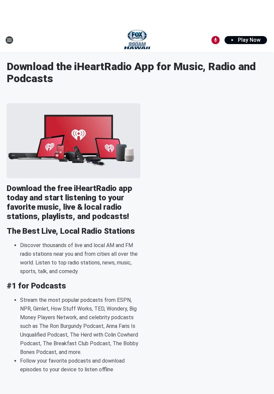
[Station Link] (137, 40)
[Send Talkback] (216, 40)
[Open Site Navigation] (9, 40)
